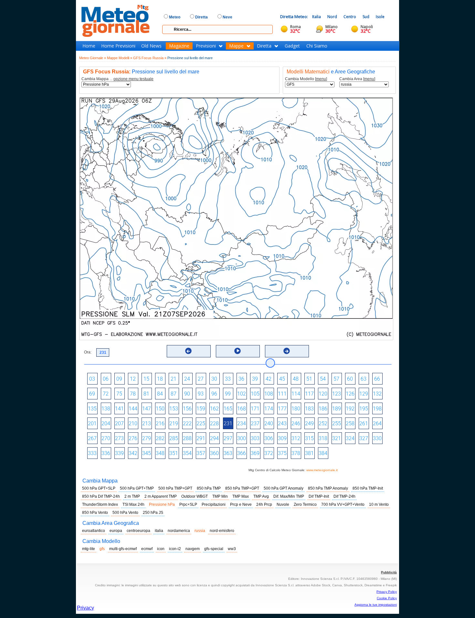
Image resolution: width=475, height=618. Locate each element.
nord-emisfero (222, 530)
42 (268, 379)
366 (241, 453)
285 (173, 438)
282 (160, 438)
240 (268, 423)
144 (133, 409)
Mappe (236, 46)
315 (309, 438)
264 (377, 423)
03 (92, 379)
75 (119, 394)
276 (133, 438)
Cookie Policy (387, 598)
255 (336, 423)
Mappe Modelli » (119, 58)
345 (146, 453)
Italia (316, 16)
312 (295, 438)
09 (119, 379)
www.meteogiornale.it (322, 470)
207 (119, 423)
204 (105, 423)
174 (268, 409)
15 (146, 379)
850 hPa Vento (95, 512)
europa (116, 530)
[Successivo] (286, 350)
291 (200, 438)
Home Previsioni (118, 46)
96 (214, 394)
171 (255, 409)
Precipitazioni (214, 504)
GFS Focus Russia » (149, 58)
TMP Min (220, 496)
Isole (380, 16)
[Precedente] (188, 350)
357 (200, 453)
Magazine (179, 46)
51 (309, 379)
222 (187, 423)
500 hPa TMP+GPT (175, 488)
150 (160, 409)
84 (160, 394)
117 (309, 394)
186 (323, 409)
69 (92, 394)
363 (228, 453)
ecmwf (147, 549)
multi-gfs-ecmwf (123, 549)
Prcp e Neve (241, 504)
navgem (192, 549)
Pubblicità (389, 572)
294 (214, 438)
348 (160, 453)
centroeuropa (138, 530)
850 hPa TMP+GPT (242, 488)
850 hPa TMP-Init (368, 488)
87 (173, 394)
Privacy (85, 608)
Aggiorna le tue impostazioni (375, 604)
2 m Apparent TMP (160, 496)
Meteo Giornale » (92, 58)
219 (173, 423)
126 (350, 394)
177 (282, 409)
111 (282, 394)
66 (377, 379)
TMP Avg (261, 496)
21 (173, 379)
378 (295, 453)
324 (350, 438)
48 (296, 379)
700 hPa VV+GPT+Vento (342, 504)
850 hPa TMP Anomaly (328, 488)
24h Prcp (264, 504)
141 (119, 409)
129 (363, 394)
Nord (332, 16)
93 (201, 394)
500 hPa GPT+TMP (137, 488)
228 (214, 423)
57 (336, 379)
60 (350, 379)
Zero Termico (305, 504)
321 (336, 438)
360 (214, 453)
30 (214, 379)
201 (92, 423)
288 (187, 438)
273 (119, 438)
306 (268, 438)
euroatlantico (93, 530)
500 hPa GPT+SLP (98, 488)
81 (146, 394)
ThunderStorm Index (100, 504)
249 (309, 423)
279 (146, 438)
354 (187, 453)
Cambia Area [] (357, 79)
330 (377, 438)
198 (377, 409)
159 (200, 409)
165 (228, 409)
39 (255, 379)
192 (350, 409)
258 (350, 423)
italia (159, 530)
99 (228, 394)
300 (241, 438)
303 (255, 438)
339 (119, 453)
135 (92, 409)
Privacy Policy (386, 591)
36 (241, 379)
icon (160, 549)
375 (282, 453)
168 (241, 409)
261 (363, 423)
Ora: (87, 352)
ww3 (232, 549)
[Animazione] (237, 350)
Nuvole (283, 504)
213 (146, 423)
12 (133, 379)
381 (309, 453)
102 (241, 394)
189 (336, 409)
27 (201, 379)
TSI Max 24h (133, 504)
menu (321, 79)
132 (377, 394)
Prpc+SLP (188, 504)
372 (268, 453)
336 (105, 453)
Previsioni (206, 46)
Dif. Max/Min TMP (288, 496)
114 (295, 394)
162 (214, 409)
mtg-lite (88, 549)
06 (106, 379)
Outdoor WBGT (194, 496)
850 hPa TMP (209, 488)
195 (363, 409)
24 (187, 379)
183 (309, 409)
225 (200, 423)
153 (173, 409)
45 (282, 379)
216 (160, 423)
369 (255, 453)
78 (133, 394)
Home (88, 46)
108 (268, 394)
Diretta (264, 46)
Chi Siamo (316, 46)
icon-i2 (175, 549)
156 (187, 409)
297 (228, 438)
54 (323, 379)
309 (282, 438)
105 (255, 394)
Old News (151, 46)
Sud (366, 16)
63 (363, 379)
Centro (349, 16)
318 (323, 438)
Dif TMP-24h (344, 496)
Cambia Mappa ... (117, 79)
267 (92, 438)
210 (133, 423)
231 (228, 423)
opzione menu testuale (133, 79)
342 (133, 453)
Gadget (292, 46)
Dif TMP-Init (319, 496)
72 (106, 394)
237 (255, 423)
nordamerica (179, 530)
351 (173, 453)
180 (295, 409)
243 (282, 423)
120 (323, 394)
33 (228, 379)
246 (295, 423)
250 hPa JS (153, 512)
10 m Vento (379, 504)
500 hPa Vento (125, 512)
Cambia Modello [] (306, 79)
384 (323, 453)
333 (92, 453)
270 (105, 438)
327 (363, 438)
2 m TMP (132, 496)
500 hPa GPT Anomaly (283, 488)
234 (241, 423)
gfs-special (213, 549)
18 (160, 379)
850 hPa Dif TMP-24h (101, 496)
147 (146, 409)
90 (187, 394)
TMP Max (240, 496)
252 (323, 423)
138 (105, 409)
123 (336, 394)
